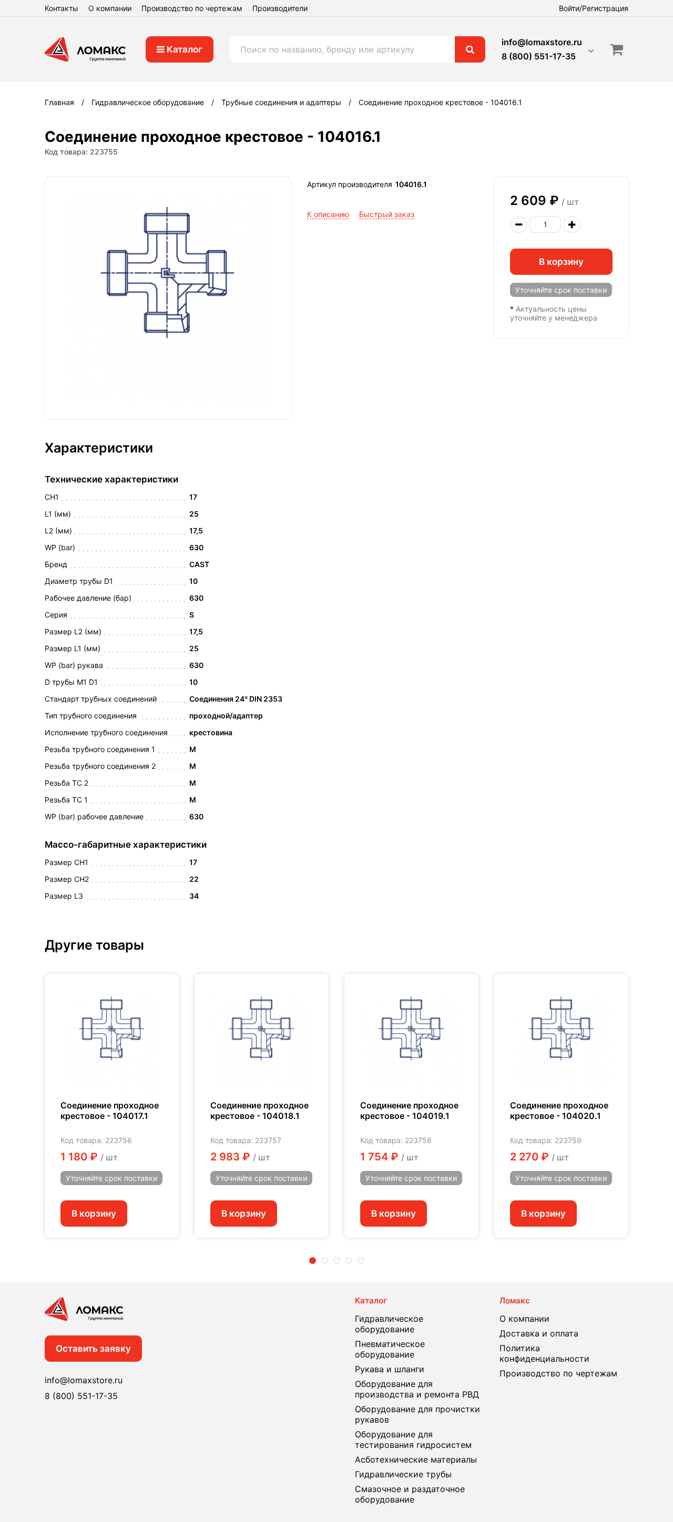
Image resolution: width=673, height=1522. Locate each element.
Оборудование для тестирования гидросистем (413, 1439)
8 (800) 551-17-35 (539, 56)
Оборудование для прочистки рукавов (417, 1414)
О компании (109, 8)
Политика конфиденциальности (544, 1353)
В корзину (561, 261)
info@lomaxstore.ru (542, 42)
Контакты (61, 8)
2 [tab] (324, 1260)
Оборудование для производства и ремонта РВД (417, 1389)
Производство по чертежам (191, 8)
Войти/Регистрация (593, 8)
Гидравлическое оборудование (389, 1323)
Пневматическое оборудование (390, 1349)
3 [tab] (336, 1260)
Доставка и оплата (538, 1333)
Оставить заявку (93, 1348)
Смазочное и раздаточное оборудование (410, 1494)
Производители (280, 8)
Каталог (183, 49)
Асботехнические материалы (416, 1459)
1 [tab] (312, 1260)
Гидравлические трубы (403, 1474)
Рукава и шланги (389, 1369)
